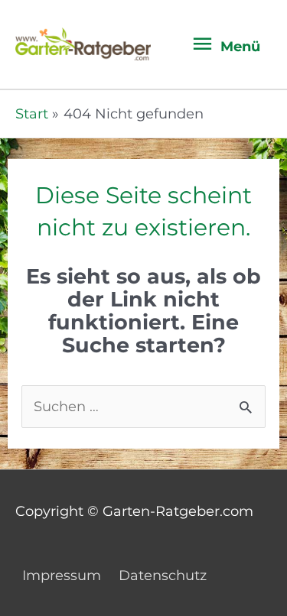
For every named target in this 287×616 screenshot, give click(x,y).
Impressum (61, 575)
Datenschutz (163, 575)
